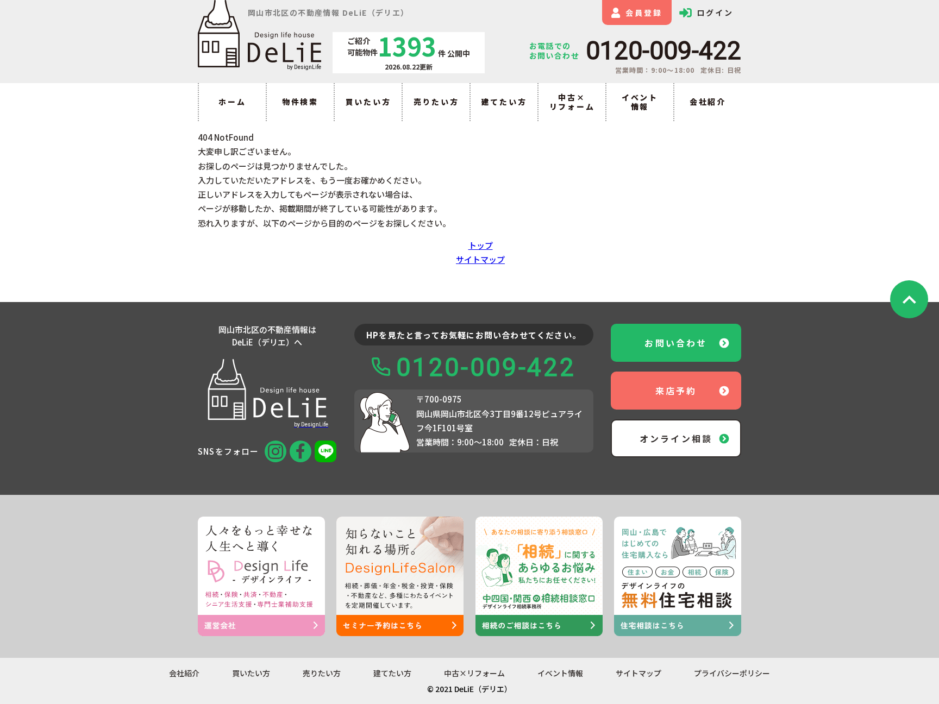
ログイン (715, 12)
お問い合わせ (675, 342)
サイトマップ (480, 259)
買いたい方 (368, 101)
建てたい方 (504, 101)
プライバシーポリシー (732, 673)
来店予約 (676, 390)
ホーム (232, 101)
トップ (480, 245)
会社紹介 (708, 101)
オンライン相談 (676, 438)
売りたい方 (436, 101)
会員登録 (643, 12)
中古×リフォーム (572, 102)
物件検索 (300, 101)
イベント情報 (640, 102)
